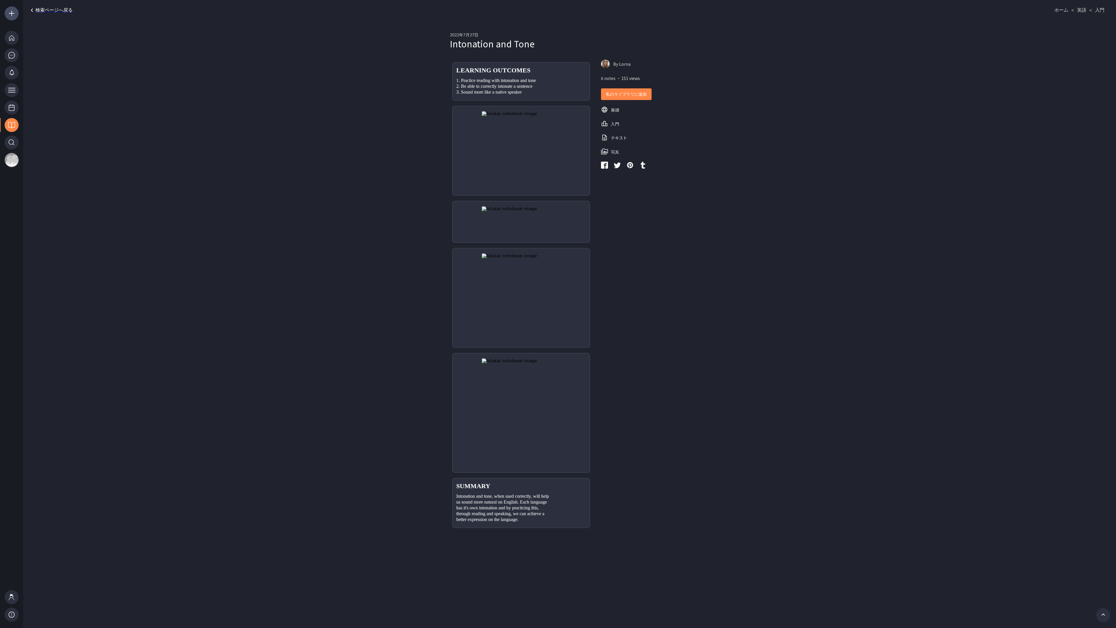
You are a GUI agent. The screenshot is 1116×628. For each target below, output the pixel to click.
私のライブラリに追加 (626, 94)
